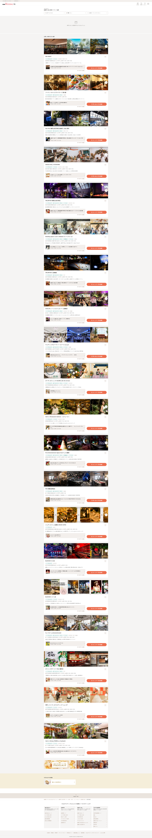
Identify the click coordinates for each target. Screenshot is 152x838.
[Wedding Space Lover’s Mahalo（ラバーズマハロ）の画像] (76, 226)
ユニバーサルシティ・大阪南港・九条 (79, 799)
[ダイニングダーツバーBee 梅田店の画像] (76, 659)
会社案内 (48, 832)
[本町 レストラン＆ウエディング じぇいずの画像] (76, 695)
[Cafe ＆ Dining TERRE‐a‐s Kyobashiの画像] (76, 731)
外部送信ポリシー (69, 832)
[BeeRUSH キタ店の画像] (76, 551)
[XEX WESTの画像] (76, 46)
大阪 (72, 799)
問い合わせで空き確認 (97, 104)
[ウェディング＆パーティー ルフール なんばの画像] (76, 334)
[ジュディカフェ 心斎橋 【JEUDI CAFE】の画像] (76, 515)
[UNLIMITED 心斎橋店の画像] (76, 262)
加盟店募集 (82, 832)
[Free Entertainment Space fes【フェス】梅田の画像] (76, 442)
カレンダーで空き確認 (97, 68)
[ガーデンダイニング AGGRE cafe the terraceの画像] (76, 370)
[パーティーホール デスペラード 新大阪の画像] (76, 82)
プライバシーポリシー (62, 832)
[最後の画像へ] (106, 46)
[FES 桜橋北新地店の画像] (76, 479)
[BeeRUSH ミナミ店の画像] (76, 587)
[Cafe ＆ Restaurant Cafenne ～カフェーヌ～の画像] (76, 406)
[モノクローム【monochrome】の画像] (76, 623)
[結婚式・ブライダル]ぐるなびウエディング (50, 799)
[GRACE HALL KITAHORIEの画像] (76, 154)
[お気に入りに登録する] (105, 56)
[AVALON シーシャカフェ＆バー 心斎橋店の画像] (76, 298)
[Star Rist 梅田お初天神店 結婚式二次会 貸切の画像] (76, 118)
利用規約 (52, 832)
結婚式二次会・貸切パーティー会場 (64, 799)
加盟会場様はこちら (76, 832)
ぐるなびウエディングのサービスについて (92, 832)
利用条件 (56, 832)
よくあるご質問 (102, 832)
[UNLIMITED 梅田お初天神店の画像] (76, 190)
